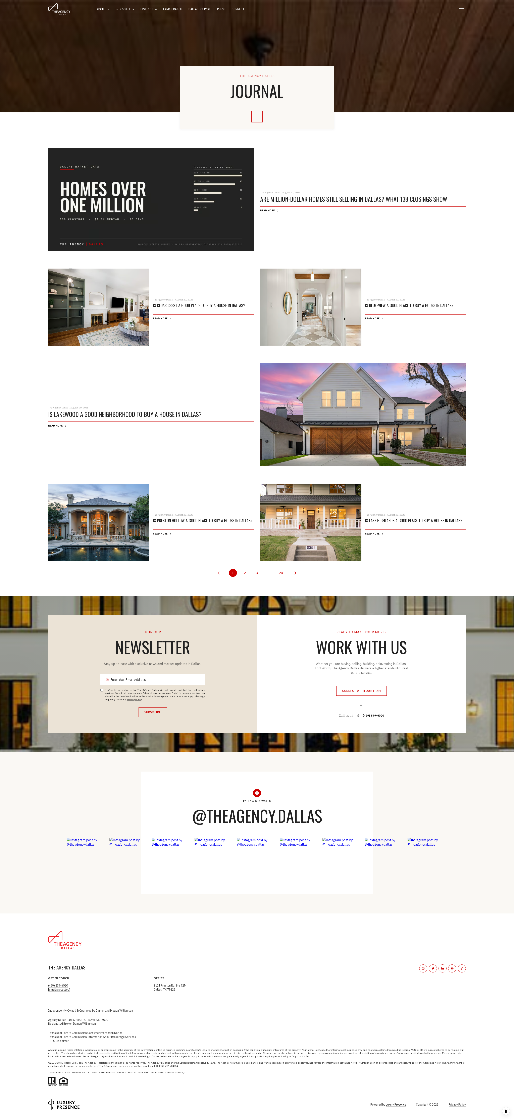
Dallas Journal (200, 9)
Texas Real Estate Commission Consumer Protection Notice (85, 1033)
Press (221, 9)
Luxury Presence (396, 1104)
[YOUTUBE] (452, 968)
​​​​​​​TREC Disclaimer (58, 1041)
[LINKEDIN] (443, 968)
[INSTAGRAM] (423, 968)
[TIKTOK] (462, 968)
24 (281, 573)
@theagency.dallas (257, 815)
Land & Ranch (172, 9)
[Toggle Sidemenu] (462, 9)
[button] (361, 691)
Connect (238, 9)
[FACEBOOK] (433, 968)
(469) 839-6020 (373, 715)
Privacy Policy (134, 699)
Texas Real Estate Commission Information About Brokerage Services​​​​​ (92, 1037)
